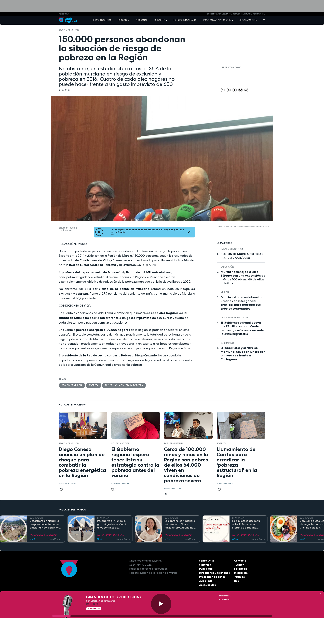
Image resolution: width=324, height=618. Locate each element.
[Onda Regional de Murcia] (68, 20)
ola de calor (234, 14)
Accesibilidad (207, 584)
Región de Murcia (69, 30)
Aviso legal (206, 580)
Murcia (225, 292)
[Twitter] (229, 89)
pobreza (94, 385)
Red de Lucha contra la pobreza (124, 385)
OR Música (224, 599)
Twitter (239, 564)
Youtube (239, 576)
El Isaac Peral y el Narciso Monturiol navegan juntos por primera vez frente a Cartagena (243, 353)
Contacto (240, 560)
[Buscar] (263, 20)
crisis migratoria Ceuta (217, 14)
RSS (236, 580)
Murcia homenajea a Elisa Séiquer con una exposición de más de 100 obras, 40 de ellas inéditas (243, 277)
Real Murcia (246, 14)
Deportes (159, 20)
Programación (248, 20)
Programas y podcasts (217, 20)
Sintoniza (205, 564)
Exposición (227, 266)
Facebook (240, 568)
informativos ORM (232, 249)
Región (122, 20)
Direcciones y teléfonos (214, 572)
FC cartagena (259, 14)
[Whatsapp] (223, 90)
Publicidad (205, 568)
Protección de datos (212, 576)
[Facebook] (235, 89)
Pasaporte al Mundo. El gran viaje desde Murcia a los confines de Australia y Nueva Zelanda (112, 524)
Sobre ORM (206, 560)
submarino (227, 343)
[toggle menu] (129, 20)
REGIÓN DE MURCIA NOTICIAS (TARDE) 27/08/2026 (242, 256)
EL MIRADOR (36, 517)
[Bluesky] (240, 89)
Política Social (120, 443)
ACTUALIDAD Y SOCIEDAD (43, 534)
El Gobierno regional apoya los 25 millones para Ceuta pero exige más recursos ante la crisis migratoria (242, 328)
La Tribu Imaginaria (184, 20)
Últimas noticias (101, 20)
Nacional (141, 20)
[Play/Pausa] (161, 604)
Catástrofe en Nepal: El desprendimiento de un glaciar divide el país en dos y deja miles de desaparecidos (44, 524)
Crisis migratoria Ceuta (235, 317)
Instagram (241, 572)
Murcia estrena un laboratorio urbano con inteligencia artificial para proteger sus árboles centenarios (243, 302)
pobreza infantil (174, 443)
